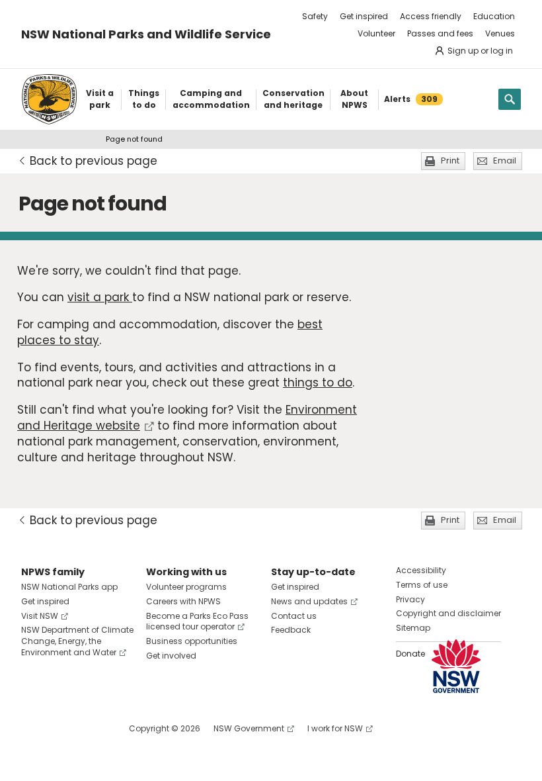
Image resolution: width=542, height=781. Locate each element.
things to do (317, 382)
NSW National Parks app (69, 586)
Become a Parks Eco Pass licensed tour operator (197, 621)
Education (494, 16)
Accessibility (421, 570)
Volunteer (376, 33)
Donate (410, 653)
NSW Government (248, 728)
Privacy (410, 599)
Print (450, 160)
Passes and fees (440, 33)
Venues (500, 33)
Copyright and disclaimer (448, 613)
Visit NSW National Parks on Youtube (90, 728)
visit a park (99, 297)
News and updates (309, 601)
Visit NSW (39, 615)
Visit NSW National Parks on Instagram (62, 728)
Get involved (171, 655)
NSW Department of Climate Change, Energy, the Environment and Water (77, 641)
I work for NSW (335, 728)
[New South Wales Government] (456, 666)
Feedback (291, 629)
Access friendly (430, 16)
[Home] (49, 99)
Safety (315, 16)
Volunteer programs (186, 586)
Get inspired (364, 16)
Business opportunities (191, 641)
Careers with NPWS (183, 601)
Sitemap (413, 627)
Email (504, 160)
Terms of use (421, 584)
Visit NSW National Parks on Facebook (33, 728)
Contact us (294, 615)
